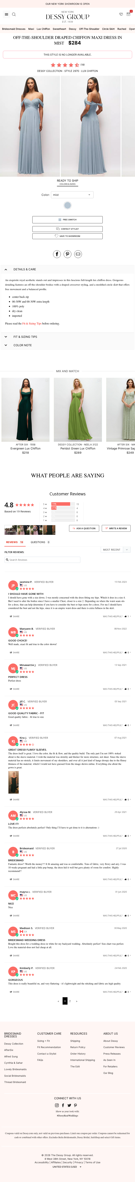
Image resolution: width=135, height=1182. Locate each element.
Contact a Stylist (46, 1053)
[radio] (53, 65)
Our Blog (108, 1073)
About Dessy (110, 1040)
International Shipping (82, 1060)
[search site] (14, 14)
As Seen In (109, 1060)
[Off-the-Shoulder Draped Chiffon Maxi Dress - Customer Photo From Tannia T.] (11, 530)
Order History (78, 1053)
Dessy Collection (13, 1043)
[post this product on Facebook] (57, 254)
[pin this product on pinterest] (67, 254)
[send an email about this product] (78, 254)
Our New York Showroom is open (67, 3)
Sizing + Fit (43, 1040)
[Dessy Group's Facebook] (64, 1105)
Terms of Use (92, 1162)
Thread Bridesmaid (15, 1082)
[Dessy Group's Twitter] (71, 1105)
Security (67, 1162)
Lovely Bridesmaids (15, 1069)
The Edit (75, 1066)
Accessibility (42, 1162)
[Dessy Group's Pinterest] (77, 1105)
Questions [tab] (38, 542)
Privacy (79, 1162)
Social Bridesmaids (15, 1075)
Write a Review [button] (118, 528)
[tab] (67, 182)
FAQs (40, 1060)
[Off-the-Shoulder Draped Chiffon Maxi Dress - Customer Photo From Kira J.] (49, 530)
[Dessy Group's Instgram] (58, 1105)
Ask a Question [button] (85, 528)
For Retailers (110, 1066)
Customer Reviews (114, 1047)
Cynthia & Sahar (13, 1062)
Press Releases (112, 1053)
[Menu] (6, 14)
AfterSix (8, 1050)
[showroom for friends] (121, 14)
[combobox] (69, 195)
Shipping (75, 1040)
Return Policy (77, 1047)
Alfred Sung (11, 1056)
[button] (30, 127)
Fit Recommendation (49, 1047)
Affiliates (56, 1162)
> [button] (76, 1001)
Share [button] (15, 616)
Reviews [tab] (12, 542)
